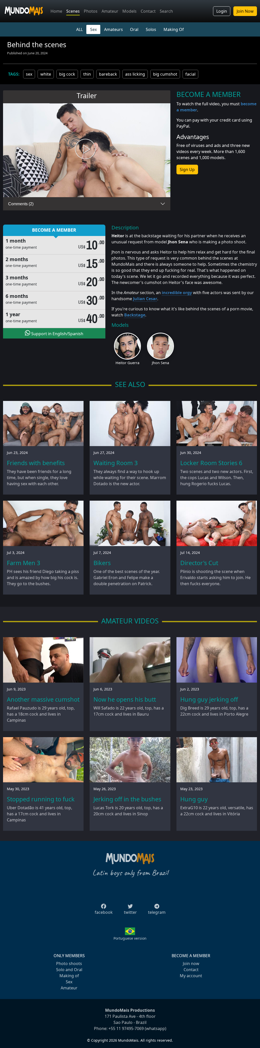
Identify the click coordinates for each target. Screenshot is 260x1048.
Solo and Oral (69, 969)
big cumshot (165, 74)
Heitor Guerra (127, 362)
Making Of (174, 29)
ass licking (135, 74)
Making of (69, 975)
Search (166, 11)
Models (129, 11)
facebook (104, 912)
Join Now (245, 11)
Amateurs (113, 29)
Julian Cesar (145, 298)
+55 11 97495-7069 (126, 1028)
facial (190, 74)
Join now (191, 963)
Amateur (110, 11)
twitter (130, 912)
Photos (91, 11)
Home (56, 11)
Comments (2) (21, 204)
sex (29, 74)
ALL (79, 29)
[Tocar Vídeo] (87, 150)
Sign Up (187, 169)
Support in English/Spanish (56, 333)
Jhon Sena (160, 362)
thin (87, 74)
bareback (108, 74)
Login (221, 11)
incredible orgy (177, 292)
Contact (148, 11)
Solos (151, 29)
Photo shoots (69, 963)
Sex (93, 29)
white (45, 74)
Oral (134, 29)
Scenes (73, 11)
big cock (67, 74)
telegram (157, 912)
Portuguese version (130, 938)
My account (191, 975)
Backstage (134, 315)
